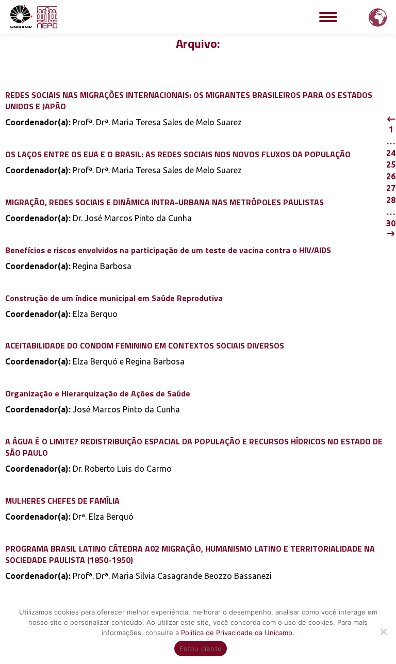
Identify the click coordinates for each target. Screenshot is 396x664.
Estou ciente (200, 648)
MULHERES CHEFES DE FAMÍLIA (62, 500)
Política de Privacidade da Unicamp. (237, 632)
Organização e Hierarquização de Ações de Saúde (97, 393)
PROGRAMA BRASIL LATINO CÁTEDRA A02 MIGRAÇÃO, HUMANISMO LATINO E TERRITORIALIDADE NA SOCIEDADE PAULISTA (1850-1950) (190, 554)
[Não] (383, 631)
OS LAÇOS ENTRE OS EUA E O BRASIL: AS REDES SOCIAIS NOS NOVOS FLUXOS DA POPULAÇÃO (178, 154)
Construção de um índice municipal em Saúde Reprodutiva (114, 298)
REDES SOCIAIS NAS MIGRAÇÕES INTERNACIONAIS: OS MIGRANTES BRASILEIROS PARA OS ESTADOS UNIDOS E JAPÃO (188, 100)
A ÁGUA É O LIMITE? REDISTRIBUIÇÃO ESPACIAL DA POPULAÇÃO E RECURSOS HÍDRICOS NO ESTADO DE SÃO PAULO (194, 447)
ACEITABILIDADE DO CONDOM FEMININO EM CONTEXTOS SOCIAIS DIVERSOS (144, 345)
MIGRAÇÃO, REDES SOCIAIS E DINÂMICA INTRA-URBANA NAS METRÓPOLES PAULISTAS (164, 202)
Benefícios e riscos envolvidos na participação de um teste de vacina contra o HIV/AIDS (168, 250)
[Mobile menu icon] (328, 17)
